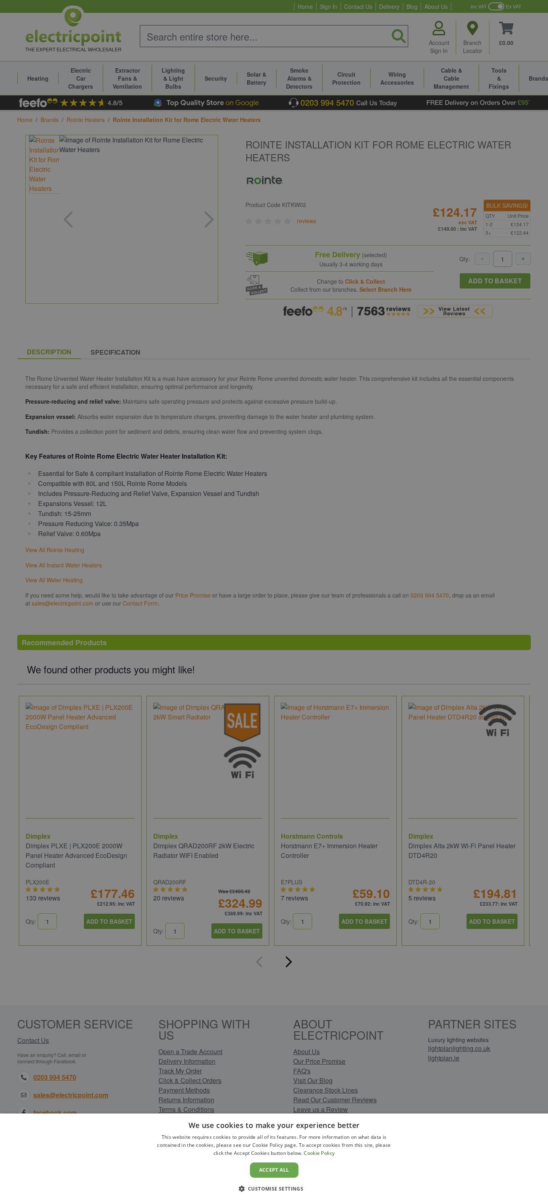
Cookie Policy (319, 1153)
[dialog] (274, 1158)
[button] (274, 1188)
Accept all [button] (274, 1169)
